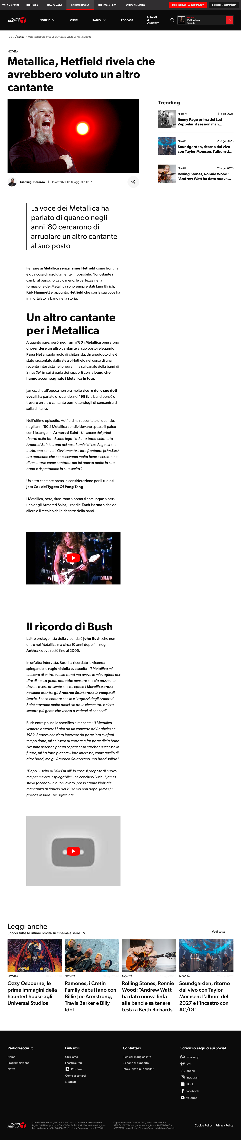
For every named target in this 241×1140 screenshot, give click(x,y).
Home (11, 36)
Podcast (127, 20)
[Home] (17, 20)
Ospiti (74, 20)
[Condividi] (133, 182)
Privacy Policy (224, 1125)
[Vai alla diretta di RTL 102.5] (229, 20)
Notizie (45, 20)
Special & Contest (153, 20)
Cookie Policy (204, 1125)
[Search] (172, 20)
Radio (96, 20)
